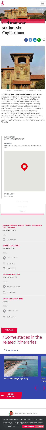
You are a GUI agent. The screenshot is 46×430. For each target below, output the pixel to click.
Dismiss (40, 426)
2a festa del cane (11, 246)
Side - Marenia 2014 (11, 274)
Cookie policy (28, 426)
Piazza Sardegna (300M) (16, 379)
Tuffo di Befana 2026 (13, 299)
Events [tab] (22, 211)
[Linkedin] (35, 40)
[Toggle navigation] (42, 4)
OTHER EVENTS (9, 230)
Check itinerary (11, 395)
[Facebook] (26, 40)
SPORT (6, 301)
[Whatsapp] (39, 40)
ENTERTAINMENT (10, 277)
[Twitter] (30, 40)
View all (9, 330)
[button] (43, 40)
